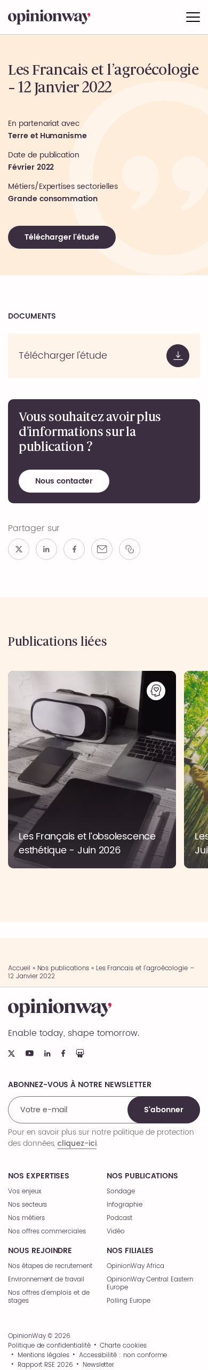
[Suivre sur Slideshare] (80, 1053)
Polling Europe (128, 1301)
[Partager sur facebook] (74, 549)
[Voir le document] (104, 356)
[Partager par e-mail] (102, 549)
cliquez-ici (76, 1143)
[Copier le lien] (129, 549)
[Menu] (193, 17)
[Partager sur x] (18, 549)
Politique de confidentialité (49, 1346)
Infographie (124, 1205)
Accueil (19, 968)
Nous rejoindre (40, 1251)
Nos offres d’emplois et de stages (49, 1297)
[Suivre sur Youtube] (30, 1053)
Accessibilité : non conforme (123, 1355)
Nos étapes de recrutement (50, 1266)
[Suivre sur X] (11, 1053)
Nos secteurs (27, 1205)
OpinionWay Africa (135, 1266)
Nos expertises (38, 1176)
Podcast (119, 1218)
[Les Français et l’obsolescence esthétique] (92, 769)
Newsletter (99, 1365)
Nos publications (63, 968)
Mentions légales (43, 1355)
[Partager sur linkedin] (46, 549)
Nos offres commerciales (47, 1232)
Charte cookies (123, 1346)
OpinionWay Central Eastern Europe (150, 1284)
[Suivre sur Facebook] (63, 1053)
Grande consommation (53, 199)
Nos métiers (26, 1218)
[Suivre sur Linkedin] (47, 1053)
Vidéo (116, 1232)
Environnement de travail (46, 1280)
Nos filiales (130, 1251)
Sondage (121, 1191)
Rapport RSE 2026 (45, 1365)
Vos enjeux (25, 1191)
